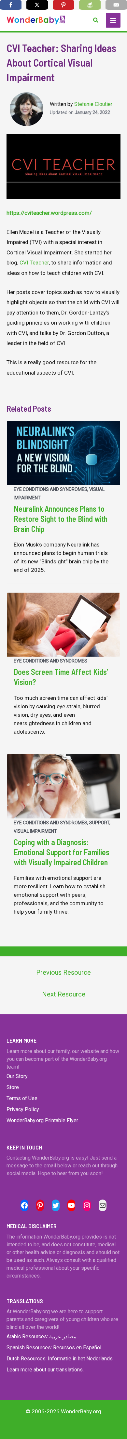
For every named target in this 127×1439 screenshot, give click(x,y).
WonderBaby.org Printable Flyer (42, 1120)
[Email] (116, 5)
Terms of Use (22, 1098)
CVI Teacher (34, 262)
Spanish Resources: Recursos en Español (54, 1347)
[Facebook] (10, 5)
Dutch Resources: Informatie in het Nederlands (60, 1358)
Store (13, 1087)
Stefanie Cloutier (93, 104)
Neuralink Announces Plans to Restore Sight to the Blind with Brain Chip (60, 518)
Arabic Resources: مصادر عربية (42, 1336)
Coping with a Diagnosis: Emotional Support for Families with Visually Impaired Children (61, 852)
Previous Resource (63, 972)
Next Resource (63, 994)
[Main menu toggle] (113, 20)
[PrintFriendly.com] (90, 5)
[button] (96, 20)
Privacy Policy (23, 1109)
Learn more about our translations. (45, 1370)
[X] (37, 5)
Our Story (17, 1076)
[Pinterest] (63, 5)
